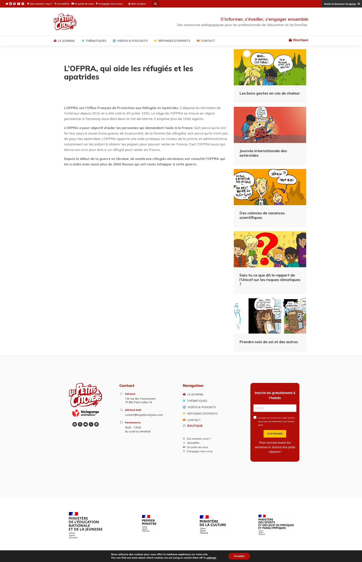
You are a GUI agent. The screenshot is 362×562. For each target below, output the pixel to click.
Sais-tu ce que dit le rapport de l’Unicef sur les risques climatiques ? (269, 279)
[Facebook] (74, 424)
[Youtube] (85, 424)
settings (211, 558)
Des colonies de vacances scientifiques (262, 215)
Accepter (239, 556)
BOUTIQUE (195, 426)
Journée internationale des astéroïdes (263, 153)
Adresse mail (133, 410)
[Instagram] (80, 424)
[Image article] (270, 67)
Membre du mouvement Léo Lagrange (340, 3)
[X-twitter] (91, 424)
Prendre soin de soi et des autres (268, 341)
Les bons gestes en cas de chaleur (269, 93)
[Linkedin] (96, 424)
